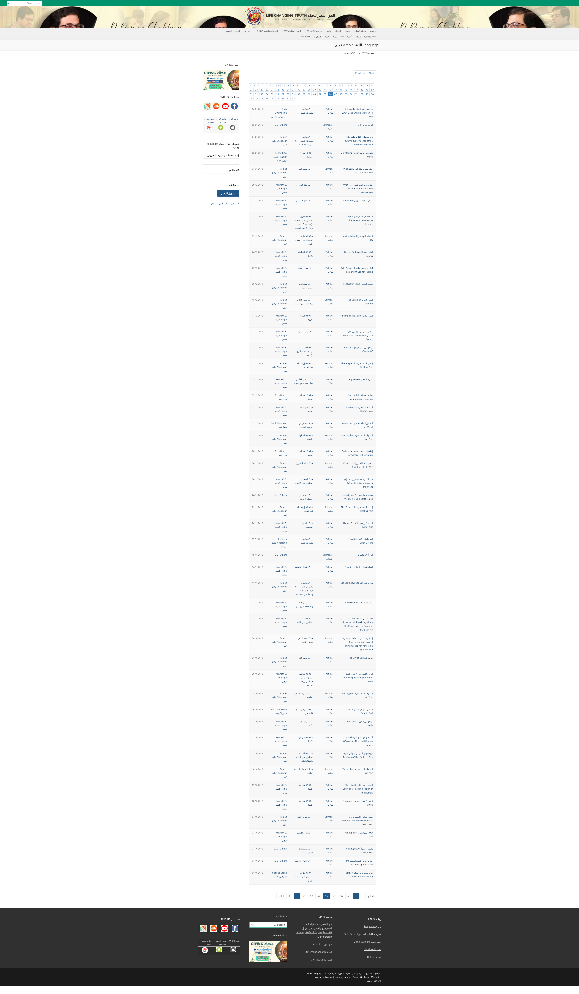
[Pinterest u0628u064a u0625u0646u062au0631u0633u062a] (547, 3)
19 (335, 85)
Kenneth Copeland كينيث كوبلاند (279, 543)
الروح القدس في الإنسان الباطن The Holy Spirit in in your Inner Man (357, 677)
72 (362, 94)
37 (304, 89)
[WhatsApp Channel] (552, 3)
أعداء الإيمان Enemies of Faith (359, 567)
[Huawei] (534, 3)
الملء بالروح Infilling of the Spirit (357, 315)
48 (362, 89)
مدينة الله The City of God (360, 657)
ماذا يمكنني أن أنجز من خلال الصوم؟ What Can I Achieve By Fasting (358, 335)
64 (320, 94)
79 (272, 98)
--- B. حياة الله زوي (304, 184)
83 (293, 98)
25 (366, 85)
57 (283, 94)
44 (341, 89)
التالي (281, 896)
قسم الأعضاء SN (372, 949)
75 (251, 98)
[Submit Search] (8, 3)
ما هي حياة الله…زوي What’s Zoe (358, 200)
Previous (360, 73)
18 (329, 85)
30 (267, 89)
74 (372, 94)
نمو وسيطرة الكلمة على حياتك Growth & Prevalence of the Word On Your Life (359, 140)
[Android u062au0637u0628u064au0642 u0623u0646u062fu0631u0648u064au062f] (543, 3)
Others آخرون (280, 124)
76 (256, 98)
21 (345, 85)
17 (324, 85)
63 (314, 94)
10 (287, 85)
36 (298, 89)
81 (283, 98)
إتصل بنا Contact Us (321, 959)
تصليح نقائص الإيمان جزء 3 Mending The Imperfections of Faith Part (357, 820)
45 (346, 89)
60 (298, 94)
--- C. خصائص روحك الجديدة (304, 681)
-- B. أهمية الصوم (305, 331)
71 (356, 94)
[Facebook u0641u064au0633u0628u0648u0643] (573, 3)
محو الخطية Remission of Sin (359, 602)
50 (372, 89)
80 (277, 98)
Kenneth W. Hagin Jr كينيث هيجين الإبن (280, 156)
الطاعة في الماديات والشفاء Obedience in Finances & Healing (360, 220)
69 (346, 94)
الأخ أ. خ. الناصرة (365, 554)
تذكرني (232, 184)
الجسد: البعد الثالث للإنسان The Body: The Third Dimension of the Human (358, 789)
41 (325, 89)
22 (351, 85)
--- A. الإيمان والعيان (304, 567)
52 (256, 94)
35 (293, 89)
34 (288, 89)
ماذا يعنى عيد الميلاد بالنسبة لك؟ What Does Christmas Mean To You (357, 113)
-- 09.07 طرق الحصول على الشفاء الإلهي (304, 220)
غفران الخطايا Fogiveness (361, 379)
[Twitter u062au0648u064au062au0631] (561, 3)
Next (371, 73)
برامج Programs (372, 926)
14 (308, 85)
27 (251, 89)
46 (351, 89)
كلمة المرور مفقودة (218, 203)
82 (288, 98)
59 (293, 94)
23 (356, 85)
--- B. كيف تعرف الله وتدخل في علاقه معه (303, 590)
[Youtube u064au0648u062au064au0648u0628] (569, 3)
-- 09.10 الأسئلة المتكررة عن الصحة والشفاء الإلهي (304, 757)
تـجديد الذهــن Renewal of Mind (358, 283)
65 (325, 94)
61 (304, 94)
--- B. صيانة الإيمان (304, 816)
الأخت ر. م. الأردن (365, 124)
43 (335, 89)
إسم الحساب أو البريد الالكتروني (223, 155)
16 (319, 85)
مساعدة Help (374, 957)
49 (367, 89)
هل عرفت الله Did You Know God (357, 582)
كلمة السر (234, 170)
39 (314, 89)
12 (298, 85)
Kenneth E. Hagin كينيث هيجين (281, 188)
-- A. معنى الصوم (305, 268)
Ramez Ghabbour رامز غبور (279, 140)
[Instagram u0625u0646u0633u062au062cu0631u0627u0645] (556, 3)
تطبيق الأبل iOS (234, 941)
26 (372, 85)
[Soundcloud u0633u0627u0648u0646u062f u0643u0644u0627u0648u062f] (565, 3)
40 (320, 89)
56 (277, 94)
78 (267, 98)
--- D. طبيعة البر (306, 168)
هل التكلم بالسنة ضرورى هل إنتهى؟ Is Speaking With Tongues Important (357, 483)
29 (262, 89)
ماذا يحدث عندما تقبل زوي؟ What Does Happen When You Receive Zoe (358, 188)
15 (314, 85)
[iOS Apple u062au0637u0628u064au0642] (538, 3)
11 (293, 85)
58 (288, 94)
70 (351, 94)
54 (267, 94)
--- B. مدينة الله (306, 657)
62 (309, 94)
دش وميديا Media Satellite (367, 941)
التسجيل (235, 203)
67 (335, 94)
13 (303, 85)
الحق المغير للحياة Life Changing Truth (300, 15)
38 (309, 89)
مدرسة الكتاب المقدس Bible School (362, 934)
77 (262, 98)
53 (262, 94)
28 (256, 89)
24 (361, 85)
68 (341, 94)
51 (251, 94)
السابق (370, 896)
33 (283, 89)
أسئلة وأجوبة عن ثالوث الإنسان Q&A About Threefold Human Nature (358, 741)
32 (277, 89)
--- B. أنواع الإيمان (305, 832)
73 (367, 94)
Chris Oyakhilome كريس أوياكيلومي (279, 113)
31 (272, 89)
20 (340, 85)
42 (330, 89)
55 (272, 94)
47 (356, 89)
